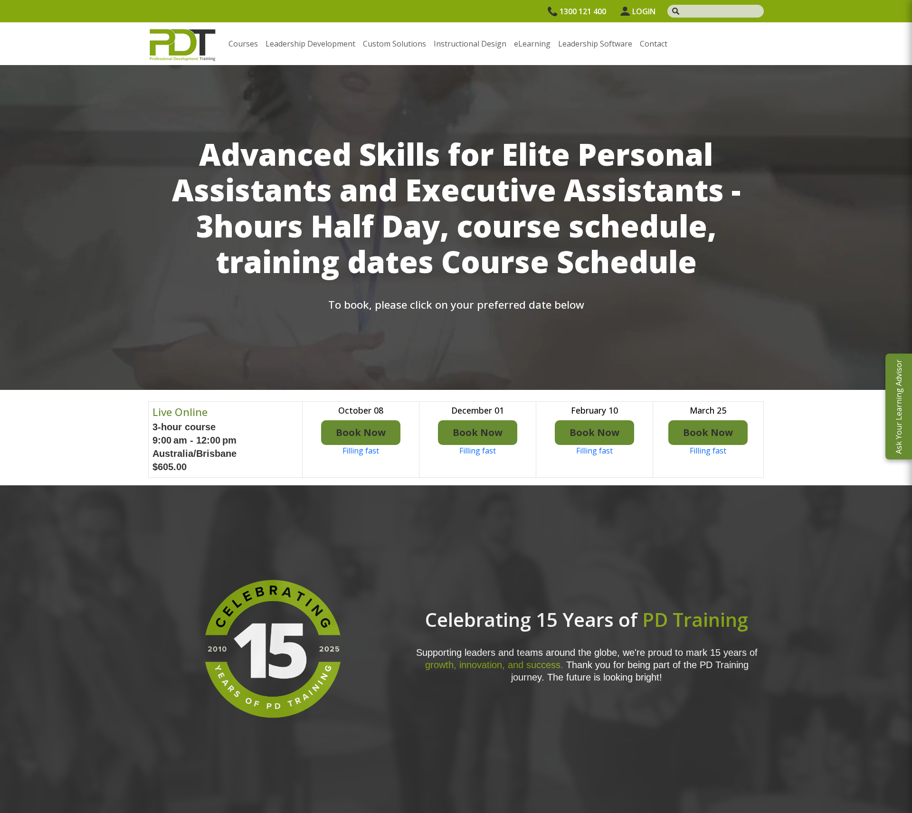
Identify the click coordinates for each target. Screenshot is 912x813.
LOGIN (644, 11)
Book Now (361, 432)
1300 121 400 (583, 11)
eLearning (532, 43)
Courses (243, 43)
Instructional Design (470, 43)
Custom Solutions (394, 43)
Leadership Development (310, 43)
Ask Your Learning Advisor (898, 406)
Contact (653, 43)
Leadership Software (595, 43)
